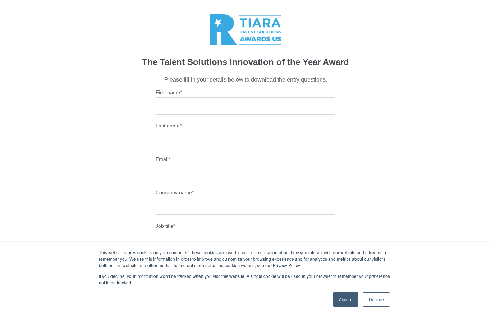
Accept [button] (345, 299)
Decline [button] (376, 299)
